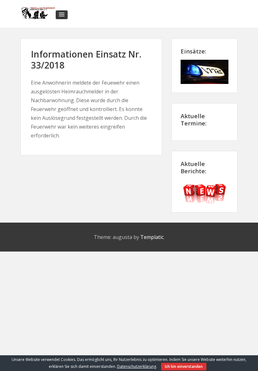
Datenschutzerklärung (136, 366)
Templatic (152, 237)
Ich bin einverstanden (184, 366)
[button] (62, 14)
